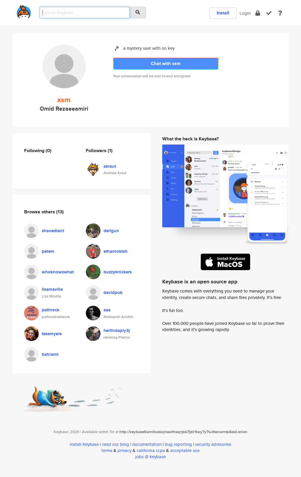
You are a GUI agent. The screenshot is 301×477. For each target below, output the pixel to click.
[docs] (280, 13)
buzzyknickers (117, 272)
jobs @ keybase (150, 456)
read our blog (115, 444)
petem (48, 251)
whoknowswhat (58, 272)
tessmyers (52, 333)
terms (106, 450)
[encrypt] (257, 13)
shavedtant (53, 230)
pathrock (50, 310)
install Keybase (84, 444)
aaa (107, 310)
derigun (111, 230)
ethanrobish (115, 251)
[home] (24, 10)
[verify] (269, 13)
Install (223, 12)
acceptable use (185, 450)
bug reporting (178, 444)
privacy (124, 450)
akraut (109, 166)
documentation (147, 444)
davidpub (113, 292)
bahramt (50, 354)
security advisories (213, 444)
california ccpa (151, 450)
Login (245, 13)
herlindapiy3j (116, 330)
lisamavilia (52, 289)
